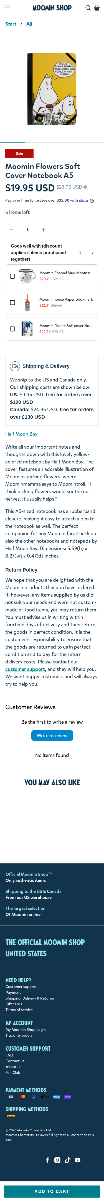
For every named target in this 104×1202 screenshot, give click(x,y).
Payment (13, 992)
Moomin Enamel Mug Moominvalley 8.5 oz (66, 273)
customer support (25, 669)
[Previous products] (80, 253)
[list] (52, 91)
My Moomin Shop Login (26, 1029)
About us (13, 1066)
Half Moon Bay (21, 434)
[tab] (13, 142)
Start (10, 23)
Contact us (15, 1061)
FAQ (9, 1055)
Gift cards (14, 1004)
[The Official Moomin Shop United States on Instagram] (57, 1162)
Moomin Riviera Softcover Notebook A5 (66, 325)
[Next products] (93, 253)
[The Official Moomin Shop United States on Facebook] (47, 1162)
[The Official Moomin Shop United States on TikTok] (68, 1162)
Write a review (52, 735)
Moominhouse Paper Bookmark (66, 299)
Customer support (21, 986)
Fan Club (13, 1072)
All (29, 23)
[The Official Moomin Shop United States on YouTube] (78, 1162)
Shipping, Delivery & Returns (30, 998)
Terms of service (19, 1009)
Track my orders (19, 1035)
